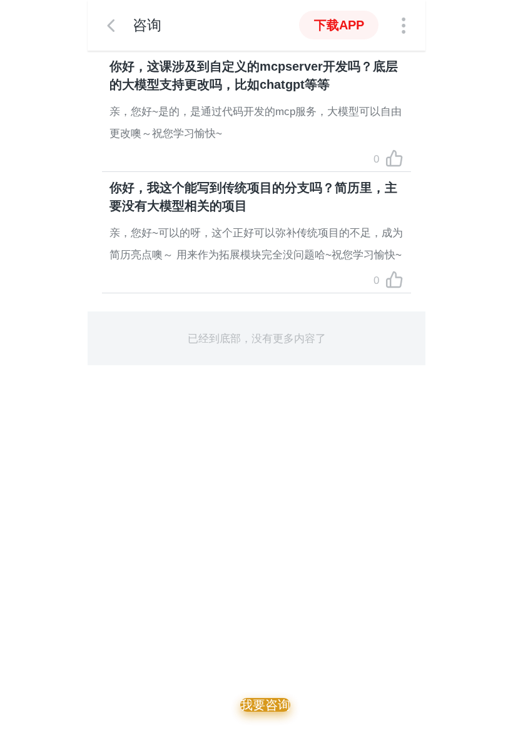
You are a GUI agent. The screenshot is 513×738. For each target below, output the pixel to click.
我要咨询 (265, 705)
